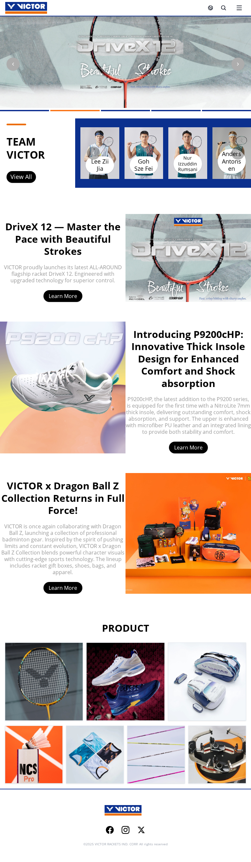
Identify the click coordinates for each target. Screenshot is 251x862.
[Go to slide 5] (226, 110)
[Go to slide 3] (125, 110)
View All (21, 177)
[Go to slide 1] (24, 110)
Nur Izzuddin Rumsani (187, 163)
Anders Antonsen (231, 161)
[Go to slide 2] (74, 110)
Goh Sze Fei (143, 165)
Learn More (63, 296)
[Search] (223, 7)
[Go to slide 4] (175, 110)
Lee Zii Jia (100, 165)
